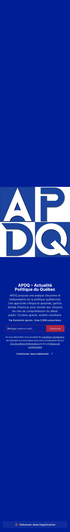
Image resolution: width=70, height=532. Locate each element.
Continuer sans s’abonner (32, 353)
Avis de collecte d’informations (25, 343)
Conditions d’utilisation (53, 336)
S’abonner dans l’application (37, 524)
